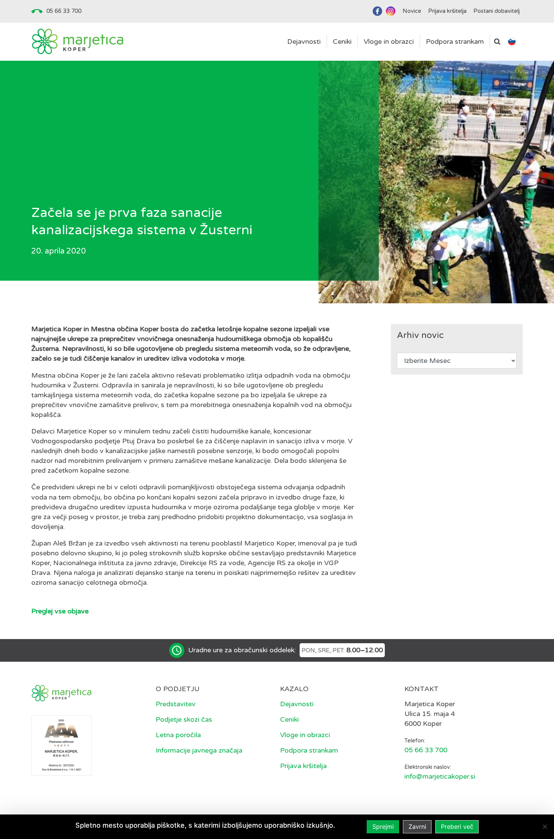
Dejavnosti (297, 704)
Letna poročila (178, 735)
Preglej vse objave (60, 611)
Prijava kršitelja (303, 766)
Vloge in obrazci (305, 735)
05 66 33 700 (63, 11)
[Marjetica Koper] (77, 41)
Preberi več (457, 826)
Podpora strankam (309, 750)
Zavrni (417, 826)
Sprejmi (383, 826)
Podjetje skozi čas (184, 719)
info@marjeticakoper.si (439, 776)
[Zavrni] (544, 826)
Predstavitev (176, 704)
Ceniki (289, 719)
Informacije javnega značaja (199, 750)
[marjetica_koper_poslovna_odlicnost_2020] (61, 745)
